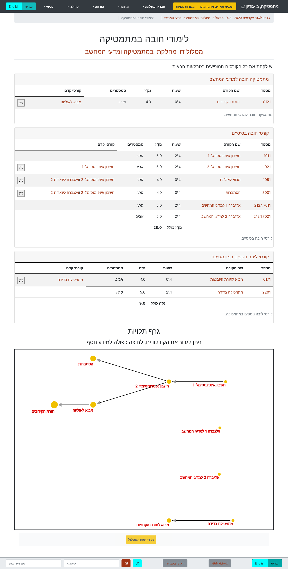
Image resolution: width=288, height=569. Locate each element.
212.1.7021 (262, 216)
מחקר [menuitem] (124, 6)
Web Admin (220, 563)
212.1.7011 (262, 205)
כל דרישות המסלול (141, 539)
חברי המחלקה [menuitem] (154, 6)
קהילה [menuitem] (74, 6)
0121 (267, 101)
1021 (267, 166)
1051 (267, 179)
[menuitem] (185, 6)
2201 (266, 292)
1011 (267, 155)
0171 (267, 279)
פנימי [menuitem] (49, 6)
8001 (266, 192)
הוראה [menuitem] (99, 6)
